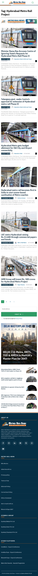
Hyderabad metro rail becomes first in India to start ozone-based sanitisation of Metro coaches (18, 192)
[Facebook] (3, 443)
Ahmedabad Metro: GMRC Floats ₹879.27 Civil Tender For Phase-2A (11, 370)
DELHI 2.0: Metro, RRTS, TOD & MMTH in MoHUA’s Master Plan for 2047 (17, 355)
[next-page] (13, 301)
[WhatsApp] (32, 443)
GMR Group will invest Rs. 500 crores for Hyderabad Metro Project (18, 280)
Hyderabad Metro (7, 198)
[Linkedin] (15, 443)
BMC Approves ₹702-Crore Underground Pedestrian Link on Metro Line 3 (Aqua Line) (12, 396)
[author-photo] (13, 59)
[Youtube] (3, 449)
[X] (26, 443)
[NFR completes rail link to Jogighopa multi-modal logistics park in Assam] (31, 381)
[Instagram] (9, 443)
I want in (17, 314)
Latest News (5, 59)
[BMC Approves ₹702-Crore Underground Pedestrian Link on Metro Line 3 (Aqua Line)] (31, 399)
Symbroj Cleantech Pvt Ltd (9, 532)
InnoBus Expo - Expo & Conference (11, 552)
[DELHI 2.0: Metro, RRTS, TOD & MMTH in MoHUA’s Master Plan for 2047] (19, 343)
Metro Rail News (22, 242)
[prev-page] (30, 326)
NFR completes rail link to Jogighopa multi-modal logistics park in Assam (12, 379)
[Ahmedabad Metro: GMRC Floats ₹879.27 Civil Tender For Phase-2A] (31, 372)
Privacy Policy (18, 318)
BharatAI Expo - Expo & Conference (11, 557)
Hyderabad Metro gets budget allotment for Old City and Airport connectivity (16, 148)
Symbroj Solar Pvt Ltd (7, 527)
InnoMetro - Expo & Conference (10, 547)
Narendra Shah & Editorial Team (23, 59)
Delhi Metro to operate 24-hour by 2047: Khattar (12, 388)
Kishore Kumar (21, 198)
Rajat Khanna (21, 284)
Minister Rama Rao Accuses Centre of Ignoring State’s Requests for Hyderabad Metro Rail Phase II (18, 53)
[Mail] (20, 443)
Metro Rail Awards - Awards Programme (13, 563)
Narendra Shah (18, 153)
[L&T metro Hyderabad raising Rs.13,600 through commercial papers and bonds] (19, 222)
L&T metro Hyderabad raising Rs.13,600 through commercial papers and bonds (19, 237)
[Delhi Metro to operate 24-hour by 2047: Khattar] (31, 390)
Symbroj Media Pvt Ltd (8, 521)
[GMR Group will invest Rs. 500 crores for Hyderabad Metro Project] (19, 266)
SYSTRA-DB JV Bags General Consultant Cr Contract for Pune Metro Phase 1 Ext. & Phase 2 (12, 405)
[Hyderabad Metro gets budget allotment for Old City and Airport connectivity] (19, 133)
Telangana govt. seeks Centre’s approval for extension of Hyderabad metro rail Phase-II (18, 101)
